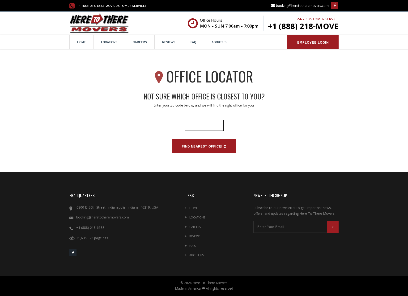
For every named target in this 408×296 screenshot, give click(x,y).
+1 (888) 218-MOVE (303, 26)
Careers (140, 42)
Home (81, 42)
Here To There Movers (210, 282)
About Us (196, 255)
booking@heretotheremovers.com (302, 5)
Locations (109, 42)
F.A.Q (192, 246)
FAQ (193, 42)
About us (219, 42)
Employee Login (313, 42)
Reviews (168, 42)
